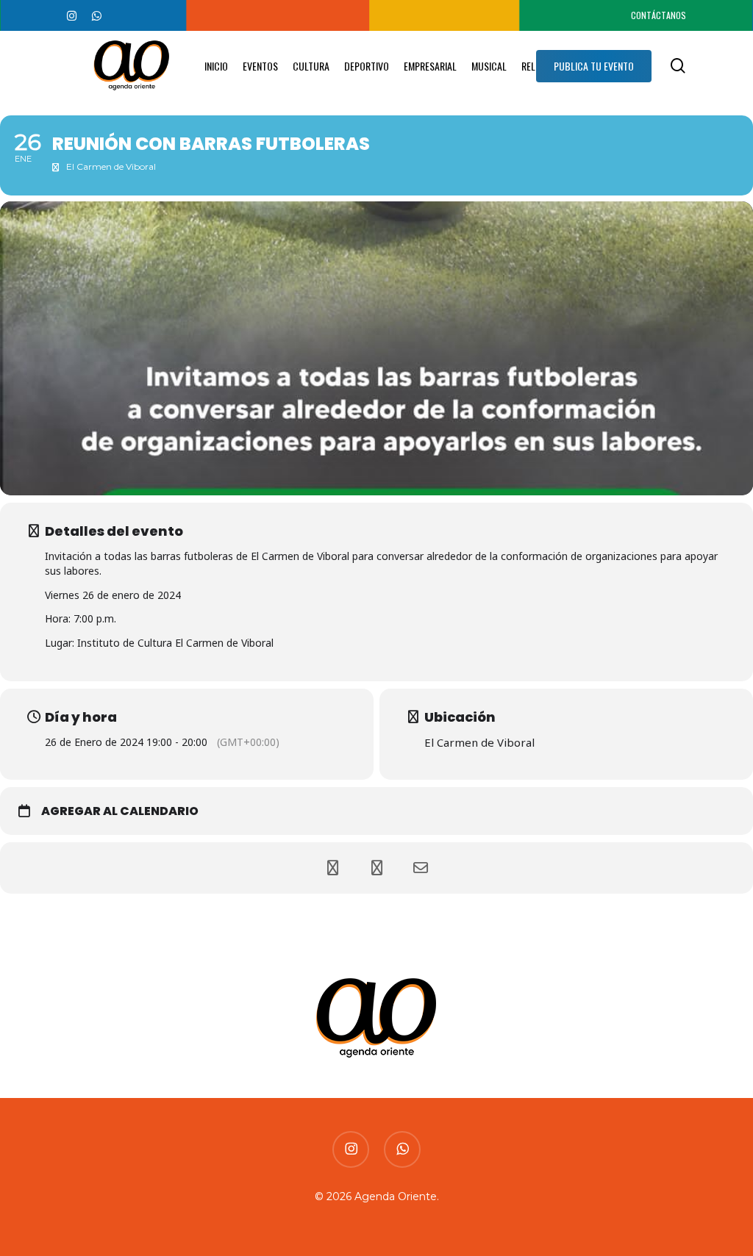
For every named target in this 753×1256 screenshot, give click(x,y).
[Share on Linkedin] (376, 868)
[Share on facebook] (332, 868)
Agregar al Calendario (120, 811)
